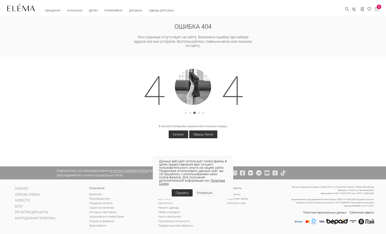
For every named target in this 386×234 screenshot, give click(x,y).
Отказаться (204, 193)
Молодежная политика (35, 218)
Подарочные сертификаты (175, 225)
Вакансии (95, 194)
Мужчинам (75, 10)
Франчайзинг (98, 225)
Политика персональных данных (325, 212)
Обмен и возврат (169, 212)
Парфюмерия (113, 10)
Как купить (165, 203)
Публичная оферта (361, 212)
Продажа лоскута (101, 203)
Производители (99, 198)
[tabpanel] (193, 87)
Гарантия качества (101, 208)
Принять (182, 193)
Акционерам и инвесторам (106, 216)
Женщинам (53, 10)
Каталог (178, 134)
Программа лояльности (174, 221)
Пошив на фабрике (101, 221)
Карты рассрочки (169, 216)
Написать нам (236, 203)
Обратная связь (237, 198)
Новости (22, 200)
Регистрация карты (31, 212)
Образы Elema (203, 134)
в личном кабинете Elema (129, 170)
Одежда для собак (161, 10)
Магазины (234, 194)
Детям (93, 10)
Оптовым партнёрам (103, 212)
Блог (19, 206)
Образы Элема (27, 194)
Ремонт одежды (168, 208)
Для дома (136, 10)
